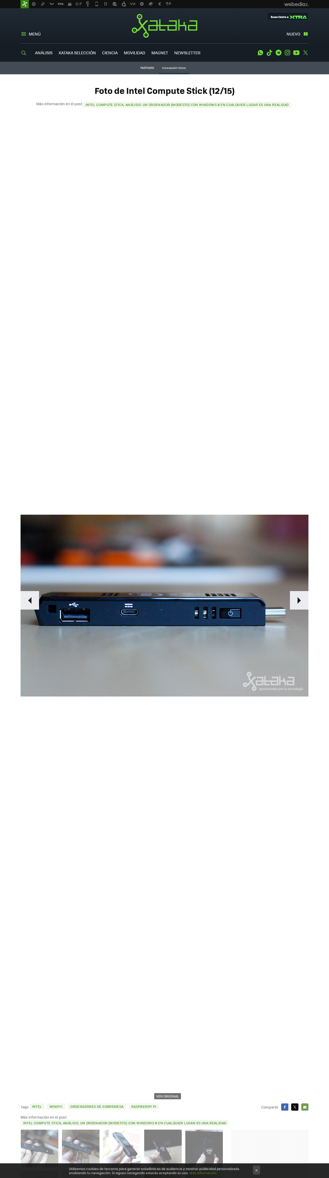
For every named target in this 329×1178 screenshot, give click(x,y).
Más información (202, 1172)
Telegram (278, 53)
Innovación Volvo (174, 68)
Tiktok (269, 53)
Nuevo (293, 34)
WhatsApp (260, 53)
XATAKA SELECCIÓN (77, 53)
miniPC (56, 1106)
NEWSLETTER (187, 53)
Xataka (164, 25)
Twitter (305, 53)
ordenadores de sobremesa (96, 1106)
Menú (35, 34)
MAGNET (159, 53)
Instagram (287, 53)
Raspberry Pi (144, 1106)
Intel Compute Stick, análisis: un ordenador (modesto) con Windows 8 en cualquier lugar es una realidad (187, 104)
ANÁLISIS (43, 53)
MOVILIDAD (134, 53)
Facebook (284, 1107)
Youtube (296, 53)
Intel (37, 1106)
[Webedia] (296, 4)
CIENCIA (110, 53)
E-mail (304, 1107)
